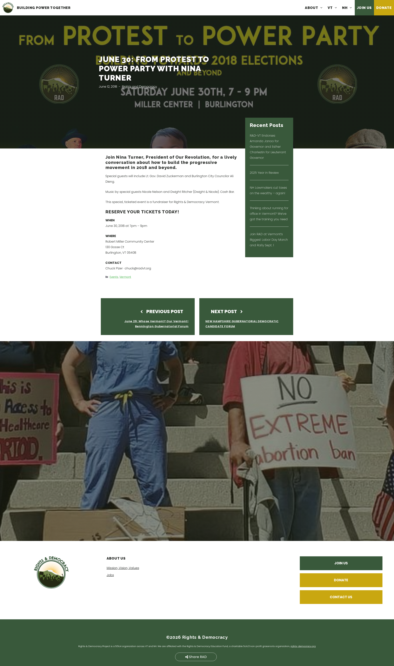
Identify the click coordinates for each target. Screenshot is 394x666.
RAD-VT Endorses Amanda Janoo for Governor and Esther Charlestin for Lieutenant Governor (268, 146)
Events (114, 277)
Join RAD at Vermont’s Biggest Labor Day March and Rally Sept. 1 (269, 239)
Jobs (110, 575)
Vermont (125, 277)
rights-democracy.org (303, 646)
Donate (384, 8)
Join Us (364, 8)
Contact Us (341, 597)
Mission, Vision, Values (123, 568)
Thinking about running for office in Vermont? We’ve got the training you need (269, 213)
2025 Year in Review (264, 173)
